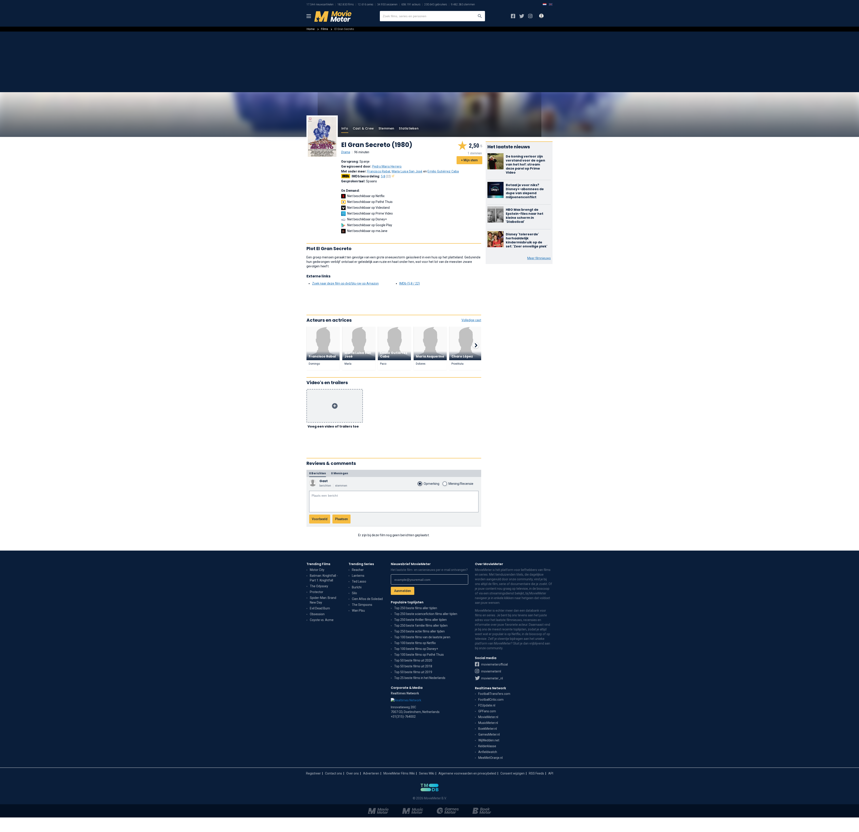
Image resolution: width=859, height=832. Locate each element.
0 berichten (317, 473)
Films (324, 29)
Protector (316, 592)
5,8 (386, 176)
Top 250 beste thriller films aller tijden (420, 619)
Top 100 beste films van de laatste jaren (422, 637)
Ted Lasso (359, 581)
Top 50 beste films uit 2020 (413, 660)
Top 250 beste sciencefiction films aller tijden (425, 614)
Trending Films (318, 564)
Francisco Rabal (378, 171)
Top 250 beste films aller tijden (415, 608)
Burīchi (356, 587)
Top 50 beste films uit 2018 (413, 666)
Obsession (317, 614)
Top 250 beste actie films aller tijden (419, 631)
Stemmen (386, 128)
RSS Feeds (536, 773)
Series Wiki (426, 773)
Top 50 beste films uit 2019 (413, 672)
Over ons (352, 773)
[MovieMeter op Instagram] (530, 16)
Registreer (313, 773)
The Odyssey (319, 586)
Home (311, 29)
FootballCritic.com (491, 699)
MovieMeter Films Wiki (399, 773)
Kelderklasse (487, 746)
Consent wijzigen (512, 773)
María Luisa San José (407, 171)
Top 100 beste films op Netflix (415, 643)
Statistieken (408, 128)
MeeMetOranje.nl (490, 758)
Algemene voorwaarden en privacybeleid (467, 773)
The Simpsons (362, 604)
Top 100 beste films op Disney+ (416, 649)
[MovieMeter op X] (521, 16)
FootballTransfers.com (494, 694)
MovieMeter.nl (488, 717)
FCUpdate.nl (486, 705)
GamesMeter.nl (489, 734)
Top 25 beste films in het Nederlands (419, 678)
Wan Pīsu (358, 610)
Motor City (317, 570)
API (550, 773)
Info (344, 128)
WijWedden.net (488, 740)
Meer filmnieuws (539, 258)
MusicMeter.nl (488, 723)
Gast (323, 481)
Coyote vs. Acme (322, 620)
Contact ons (333, 773)
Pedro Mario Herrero (387, 166)
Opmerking (431, 483)
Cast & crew (363, 128)
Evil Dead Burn (320, 608)
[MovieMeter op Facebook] (513, 16)
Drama (345, 152)
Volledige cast (471, 320)
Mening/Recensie (461, 483)
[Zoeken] (480, 16)
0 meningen (339, 473)
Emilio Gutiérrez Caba (443, 171)
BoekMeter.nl (487, 728)
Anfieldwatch (487, 752)
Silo (354, 593)
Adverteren (371, 773)
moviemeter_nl (492, 678)
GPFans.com (487, 711)
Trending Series (361, 564)
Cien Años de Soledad (367, 599)
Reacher (358, 570)
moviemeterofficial (494, 664)
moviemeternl (491, 671)
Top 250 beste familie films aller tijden (421, 625)
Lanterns (358, 575)
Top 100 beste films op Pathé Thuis (419, 654)
